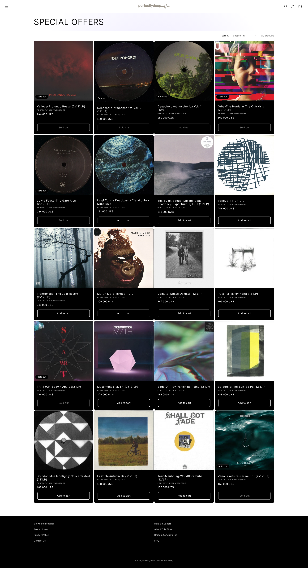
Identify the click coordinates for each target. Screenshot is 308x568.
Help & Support (162, 524)
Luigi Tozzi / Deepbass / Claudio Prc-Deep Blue (123, 202)
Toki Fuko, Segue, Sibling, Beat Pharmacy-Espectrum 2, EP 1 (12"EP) (183, 202)
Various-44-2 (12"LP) (233, 200)
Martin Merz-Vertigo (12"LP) (117, 293)
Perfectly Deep (148, 561)
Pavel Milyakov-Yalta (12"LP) (238, 293)
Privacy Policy (41, 535)
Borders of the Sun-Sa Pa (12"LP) (241, 386)
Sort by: (226, 36)
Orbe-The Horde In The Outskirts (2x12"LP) (241, 108)
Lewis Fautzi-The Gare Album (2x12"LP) (57, 202)
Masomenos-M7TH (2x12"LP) (117, 386)
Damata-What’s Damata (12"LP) (180, 293)
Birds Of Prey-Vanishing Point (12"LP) (184, 386)
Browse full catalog (44, 524)
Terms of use (41, 529)
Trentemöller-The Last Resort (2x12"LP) (57, 295)
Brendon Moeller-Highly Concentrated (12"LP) (63, 478)
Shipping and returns (165, 535)
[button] (6, 6)
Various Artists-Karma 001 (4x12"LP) (243, 476)
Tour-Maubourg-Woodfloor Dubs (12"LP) (180, 478)
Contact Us (40, 541)
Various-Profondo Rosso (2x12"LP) (61, 106)
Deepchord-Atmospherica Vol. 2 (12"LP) (119, 109)
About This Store (163, 529)
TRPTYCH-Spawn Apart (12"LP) (59, 386)
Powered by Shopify (164, 561)
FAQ (156, 541)
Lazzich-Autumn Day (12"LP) (117, 476)
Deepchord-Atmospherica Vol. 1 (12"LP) (179, 108)
